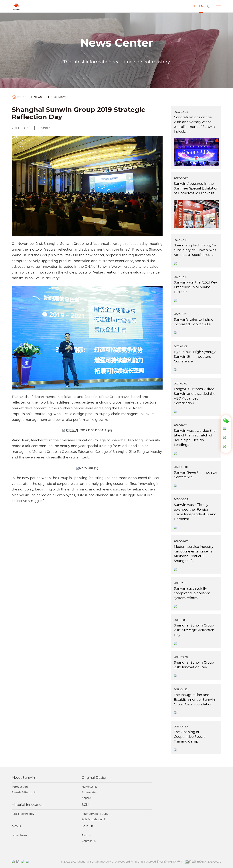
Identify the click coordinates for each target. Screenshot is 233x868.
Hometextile (89, 786)
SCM (85, 804)
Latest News (57, 97)
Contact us (89, 841)
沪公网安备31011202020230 (205, 861)
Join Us (88, 826)
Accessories (89, 792)
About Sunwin (23, 777)
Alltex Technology (23, 813)
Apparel (87, 798)
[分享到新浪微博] (61, 128)
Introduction (20, 786)
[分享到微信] (56, 128)
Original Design (94, 777)
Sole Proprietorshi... (94, 819)
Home (22, 97)
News (37, 97)
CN (192, 6)
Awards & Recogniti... (25, 792)
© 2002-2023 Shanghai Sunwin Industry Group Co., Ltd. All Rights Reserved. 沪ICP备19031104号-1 (121, 861)
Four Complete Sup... (95, 813)
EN (201, 6)
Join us (86, 835)
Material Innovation (28, 804)
